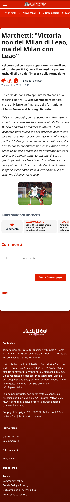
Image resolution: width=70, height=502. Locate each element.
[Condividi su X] (16, 80)
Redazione (9, 458)
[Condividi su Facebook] (9, 80)
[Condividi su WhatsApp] (3, 80)
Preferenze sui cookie (15, 494)
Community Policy (13, 480)
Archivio (7, 476)
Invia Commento (50, 277)
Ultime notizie (50, 12)
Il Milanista (10, 13)
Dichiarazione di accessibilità (19, 489)
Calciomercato (11, 440)
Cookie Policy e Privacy (15, 485)
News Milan (29, 12)
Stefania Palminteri (32, 80)
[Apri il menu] (5, 4)
